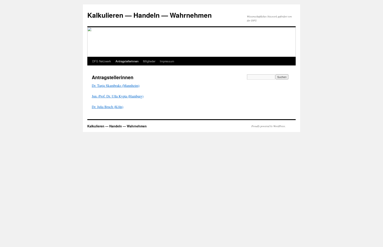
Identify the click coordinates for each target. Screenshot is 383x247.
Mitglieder (149, 61)
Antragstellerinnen (127, 61)
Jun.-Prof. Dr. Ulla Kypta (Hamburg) (117, 96)
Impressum (167, 61)
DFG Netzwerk (101, 61)
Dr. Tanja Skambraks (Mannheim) (115, 85)
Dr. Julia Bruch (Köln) (107, 106)
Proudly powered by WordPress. (268, 126)
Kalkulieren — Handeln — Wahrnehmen (149, 15)
